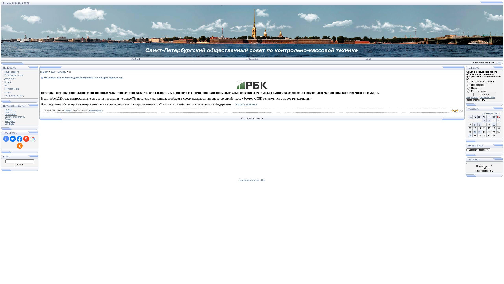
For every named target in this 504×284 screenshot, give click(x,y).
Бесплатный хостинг (249, 180)
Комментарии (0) (96, 110)
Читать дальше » (246, 104)
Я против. (476, 88)
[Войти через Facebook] (19, 139)
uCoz (262, 180)
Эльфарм (9, 124)
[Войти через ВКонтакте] (13, 139)
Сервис (8, 119)
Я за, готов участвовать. (483, 81)
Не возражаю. (478, 85)
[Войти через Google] (33, 139)
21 (479, 132)
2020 (53, 72)
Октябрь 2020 (491, 113)
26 (470, 136)
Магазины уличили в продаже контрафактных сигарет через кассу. (83, 77)
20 (475, 132)
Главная (135, 59)
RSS (499, 63)
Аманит (8, 109)
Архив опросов (487, 97)
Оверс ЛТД (10, 112)
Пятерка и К (11, 114)
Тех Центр (10, 121)
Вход (368, 59)
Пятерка (68, 110)
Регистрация (252, 59)
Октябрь (62, 72)
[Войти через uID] (6, 139)
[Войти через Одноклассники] (20, 146)
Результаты (472, 97)
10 (494, 124)
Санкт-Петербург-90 (15, 117)
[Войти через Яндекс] (26, 139)
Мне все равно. (478, 91)
